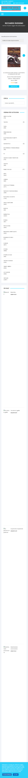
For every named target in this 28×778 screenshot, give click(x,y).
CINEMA (6, 179)
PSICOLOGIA (7, 226)
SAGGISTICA (7, 143)
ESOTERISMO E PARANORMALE (11, 148)
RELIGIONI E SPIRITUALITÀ (10, 231)
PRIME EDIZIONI (7, 132)
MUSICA (6, 208)
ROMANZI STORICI (8, 237)
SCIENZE (6, 243)
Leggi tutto (14, 86)
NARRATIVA (7, 214)
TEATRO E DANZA (8, 260)
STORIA (6, 249)
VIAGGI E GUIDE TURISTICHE (11, 158)
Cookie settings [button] (7, 774)
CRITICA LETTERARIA (9, 185)
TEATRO (6, 122)
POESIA (5, 220)
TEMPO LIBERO (7, 266)
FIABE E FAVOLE (7, 169)
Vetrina (6, 163)
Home (4, 25)
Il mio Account (19, 3)
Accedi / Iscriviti (8, 1)
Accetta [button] (16, 774)
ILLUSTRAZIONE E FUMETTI (10, 138)
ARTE (5, 173)
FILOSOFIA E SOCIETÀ (9, 197)
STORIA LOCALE (8, 255)
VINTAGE (6, 278)
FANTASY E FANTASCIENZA (11, 191)
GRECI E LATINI (7, 116)
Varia (5, 126)
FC (4, 153)
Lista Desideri (7, 3)
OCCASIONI (7, 272)
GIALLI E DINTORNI (8, 202)
